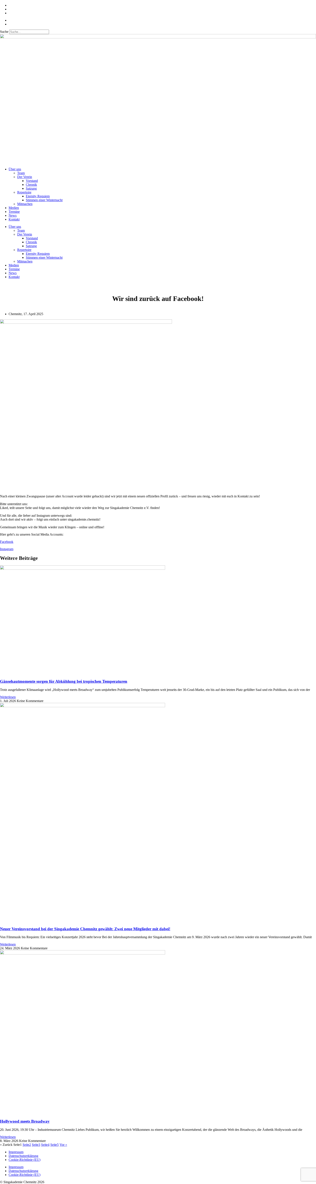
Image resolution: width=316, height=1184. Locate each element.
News (13, 215)
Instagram (6, 549)
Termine (14, 211)
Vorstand (32, 181)
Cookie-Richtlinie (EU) (24, 1159)
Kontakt (14, 219)
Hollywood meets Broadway (25, 1121)
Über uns (15, 169)
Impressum (16, 1152)
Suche (4, 31)
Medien (14, 208)
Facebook (6, 542)
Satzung (31, 188)
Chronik (31, 184)
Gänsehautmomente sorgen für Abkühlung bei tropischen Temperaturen (63, 681)
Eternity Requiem (38, 196)
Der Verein (24, 177)
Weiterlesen (8, 697)
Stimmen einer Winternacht (44, 200)
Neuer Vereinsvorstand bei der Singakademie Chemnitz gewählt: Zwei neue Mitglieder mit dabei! (85, 929)
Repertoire (24, 192)
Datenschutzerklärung (23, 1156)
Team (21, 173)
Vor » (63, 1144)
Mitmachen (24, 204)
